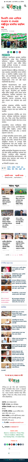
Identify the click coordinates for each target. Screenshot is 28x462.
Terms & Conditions (10, 435)
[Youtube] (12, 444)
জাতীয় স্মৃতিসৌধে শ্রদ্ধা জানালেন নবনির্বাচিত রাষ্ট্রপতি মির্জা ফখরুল (7, 245)
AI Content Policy (20, 437)
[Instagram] (9, 444)
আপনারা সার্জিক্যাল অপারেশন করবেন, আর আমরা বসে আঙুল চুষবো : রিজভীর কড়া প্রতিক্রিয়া (19, 282)
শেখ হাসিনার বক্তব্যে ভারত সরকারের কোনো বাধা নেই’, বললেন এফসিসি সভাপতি (18, 359)
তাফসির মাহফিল (11, 167)
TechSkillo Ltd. (22, 459)
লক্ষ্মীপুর (8, 169)
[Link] (23, 444)
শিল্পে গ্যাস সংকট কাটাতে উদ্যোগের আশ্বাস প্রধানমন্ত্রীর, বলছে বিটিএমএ (18, 366)
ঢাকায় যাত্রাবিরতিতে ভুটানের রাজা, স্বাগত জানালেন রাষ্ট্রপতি (6, 200)
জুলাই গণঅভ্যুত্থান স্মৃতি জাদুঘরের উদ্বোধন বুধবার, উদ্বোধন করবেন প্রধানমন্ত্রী (18, 353)
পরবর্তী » (21, 255)
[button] (2, 7)
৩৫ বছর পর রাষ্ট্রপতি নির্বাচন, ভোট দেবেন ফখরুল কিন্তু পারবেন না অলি (20, 245)
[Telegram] (16, 444)
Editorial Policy (19, 435)
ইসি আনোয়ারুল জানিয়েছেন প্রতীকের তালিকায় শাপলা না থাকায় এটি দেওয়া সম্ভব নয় (18, 300)
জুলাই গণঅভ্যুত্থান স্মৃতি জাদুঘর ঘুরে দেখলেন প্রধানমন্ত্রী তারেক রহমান (19, 346)
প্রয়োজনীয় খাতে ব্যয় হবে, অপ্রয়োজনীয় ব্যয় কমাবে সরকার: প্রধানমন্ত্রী (19, 321)
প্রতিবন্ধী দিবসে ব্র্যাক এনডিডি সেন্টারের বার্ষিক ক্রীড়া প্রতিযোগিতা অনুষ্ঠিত (18, 276)
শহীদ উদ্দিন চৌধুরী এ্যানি (18, 169)
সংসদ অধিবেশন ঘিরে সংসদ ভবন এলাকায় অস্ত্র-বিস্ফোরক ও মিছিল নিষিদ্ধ (20, 200)
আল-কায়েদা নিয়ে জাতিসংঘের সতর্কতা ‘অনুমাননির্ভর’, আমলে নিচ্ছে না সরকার (19, 328)
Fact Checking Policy (9, 437)
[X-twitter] (14, 444)
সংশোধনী (3, 370)
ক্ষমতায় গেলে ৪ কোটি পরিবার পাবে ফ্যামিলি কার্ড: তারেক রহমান (19, 269)
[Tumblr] (21, 444)
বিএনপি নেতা (20, 167)
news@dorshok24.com (16, 422)
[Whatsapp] (7, 444)
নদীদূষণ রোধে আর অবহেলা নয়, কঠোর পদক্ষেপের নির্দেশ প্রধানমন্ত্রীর (19, 340)
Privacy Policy (20, 433)
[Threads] (18, 444)
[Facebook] (5, 444)
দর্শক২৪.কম (11, 459)
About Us (6, 433)
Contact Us (13, 433)
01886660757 (14, 427)
